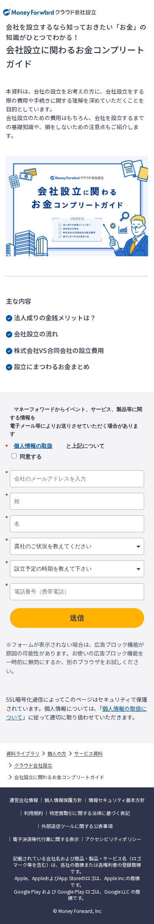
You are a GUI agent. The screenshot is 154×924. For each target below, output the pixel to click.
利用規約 (33, 813)
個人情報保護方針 (63, 800)
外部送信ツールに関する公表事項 (77, 826)
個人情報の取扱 (33, 446)
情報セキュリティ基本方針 (116, 800)
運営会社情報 (23, 800)
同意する (31, 456)
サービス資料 (88, 753)
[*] (77, 467)
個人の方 (56, 753)
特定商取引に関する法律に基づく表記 (89, 813)
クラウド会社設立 (33, 765)
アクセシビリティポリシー (113, 839)
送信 (77, 618)
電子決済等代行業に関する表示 (46, 839)
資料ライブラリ (22, 753)
